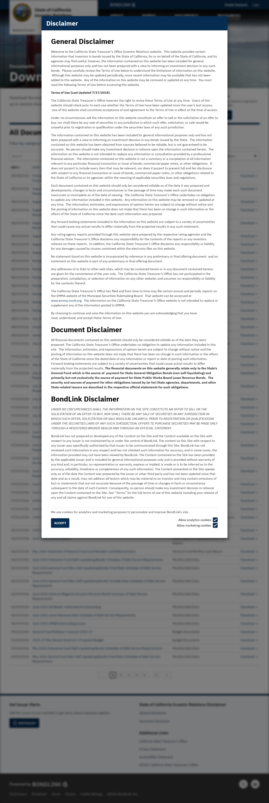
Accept (60, 523)
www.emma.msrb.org (66, 300)
